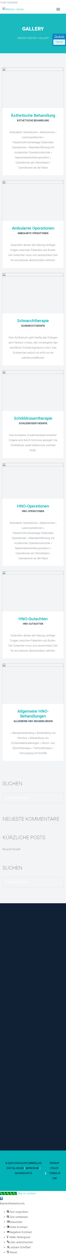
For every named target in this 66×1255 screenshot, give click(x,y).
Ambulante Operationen (33, 228)
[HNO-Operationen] (33, 481)
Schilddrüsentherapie (33, 418)
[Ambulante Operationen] (33, 200)
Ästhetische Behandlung (33, 115)
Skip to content (27, 1193)
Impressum (32, 1168)
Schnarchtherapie (33, 320)
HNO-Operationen (33, 506)
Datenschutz (23, 1173)
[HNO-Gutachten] (33, 591)
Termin (59, 42)
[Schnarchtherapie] (33, 293)
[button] (1, 1198)
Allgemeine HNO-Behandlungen (33, 714)
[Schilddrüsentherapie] (33, 390)
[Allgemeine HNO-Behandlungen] (33, 683)
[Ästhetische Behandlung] (33, 88)
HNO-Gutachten (33, 619)
